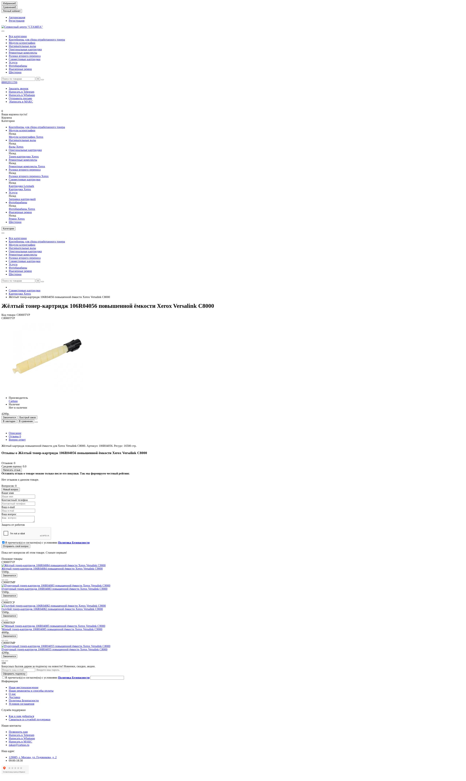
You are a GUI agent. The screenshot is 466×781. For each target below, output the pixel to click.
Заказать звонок (18, 88)
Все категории (18, 36)
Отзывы (15, 436)
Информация (9, 681)
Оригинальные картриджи (25, 49)
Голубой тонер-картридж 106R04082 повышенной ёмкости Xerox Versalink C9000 (52, 609)
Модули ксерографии (22, 42)
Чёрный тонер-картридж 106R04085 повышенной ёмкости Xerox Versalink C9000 (51, 629)
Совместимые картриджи (24, 59)
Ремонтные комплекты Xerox (27, 166)
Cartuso (13, 401)
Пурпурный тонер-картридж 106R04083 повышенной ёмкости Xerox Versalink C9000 (54, 588)
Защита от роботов (13, 524)
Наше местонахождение (23, 687)
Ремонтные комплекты (23, 52)
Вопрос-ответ (17, 439)
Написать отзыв (11, 470)
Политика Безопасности (24, 700)
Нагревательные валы (22, 46)
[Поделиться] (36, 422)
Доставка (14, 697)
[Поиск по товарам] (42, 79)
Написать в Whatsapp (22, 95)
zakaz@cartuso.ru (19, 744)
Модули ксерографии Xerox (26, 136)
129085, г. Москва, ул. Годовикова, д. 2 (33, 757)
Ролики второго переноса (25, 55)
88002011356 (9, 82)
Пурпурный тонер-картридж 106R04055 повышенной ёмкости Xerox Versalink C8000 (54, 649)
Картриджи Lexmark (21, 186)
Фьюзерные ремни (20, 69)
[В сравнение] (6, 580)
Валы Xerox (16, 146)
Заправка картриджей (22, 199)
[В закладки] (2, 580)
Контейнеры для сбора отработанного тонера (37, 39)
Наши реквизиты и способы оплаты (31, 690)
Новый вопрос (10, 489)
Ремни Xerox (17, 218)
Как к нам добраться (21, 716)
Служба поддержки (13, 710)
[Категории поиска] (2, 31)
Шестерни (15, 72)
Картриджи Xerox (20, 189)
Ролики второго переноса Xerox (29, 176)
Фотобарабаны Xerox (22, 208)
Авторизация (17, 17)
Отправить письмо (20, 98)
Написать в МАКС (21, 101)
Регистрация (16, 20)
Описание (15, 433)
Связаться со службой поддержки (29, 719)
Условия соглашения (21, 703)
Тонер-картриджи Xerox (24, 156)
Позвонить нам (18, 731)
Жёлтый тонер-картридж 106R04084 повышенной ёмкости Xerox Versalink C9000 (52, 568)
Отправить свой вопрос (16, 546)
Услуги (13, 62)
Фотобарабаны (18, 65)
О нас (12, 693)
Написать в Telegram (21, 91)
